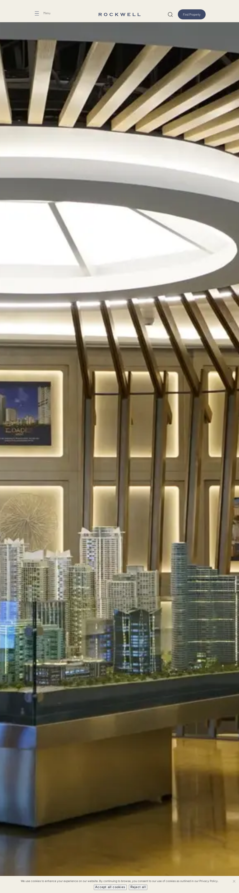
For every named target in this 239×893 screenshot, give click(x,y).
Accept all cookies (110, 887)
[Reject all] (234, 881)
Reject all (138, 887)
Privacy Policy (208, 881)
